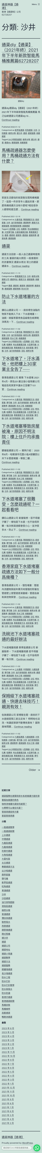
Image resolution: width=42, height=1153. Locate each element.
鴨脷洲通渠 (7, 1017)
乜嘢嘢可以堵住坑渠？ (12, 808)
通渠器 (25, 235)
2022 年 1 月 (8, 1084)
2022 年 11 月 (8, 1052)
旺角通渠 (29, 130)
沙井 (35, 130)
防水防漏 (6, 993)
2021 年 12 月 (8, 1087)
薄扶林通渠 (7, 918)
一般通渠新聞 (8, 831)
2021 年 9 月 (8, 1099)
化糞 (3, 344)
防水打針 (25, 288)
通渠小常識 (7, 954)
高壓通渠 (23, 142)
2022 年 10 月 (8, 1056)
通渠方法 (35, 222)
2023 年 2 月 (8, 1044)
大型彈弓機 (9, 232)
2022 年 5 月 (8, 1072)
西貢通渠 (6, 926)
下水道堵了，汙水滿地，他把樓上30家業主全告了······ (21, 364)
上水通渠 (18, 669)
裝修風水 (6, 922)
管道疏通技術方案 (10, 812)
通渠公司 (5, 279)
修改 (37, 341)
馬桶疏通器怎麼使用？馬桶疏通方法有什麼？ (21, 156)
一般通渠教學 (8, 827)
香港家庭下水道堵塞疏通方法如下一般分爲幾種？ (21, 572)
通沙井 (19, 133)
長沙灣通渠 (7, 973)
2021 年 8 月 (8, 1103)
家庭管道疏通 (8, 816)
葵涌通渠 (6, 914)
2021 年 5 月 (8, 1115)
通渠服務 (31, 133)
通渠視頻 (16, 288)
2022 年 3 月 (8, 1079)
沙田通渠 (6, 898)
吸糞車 (24, 229)
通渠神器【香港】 (13, 1137)
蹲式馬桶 (6, 934)
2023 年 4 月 (8, 1036)
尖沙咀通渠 (7, 871)
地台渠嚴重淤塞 (19, 344)
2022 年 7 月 (8, 1064)
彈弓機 (9, 402)
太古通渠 (6, 863)
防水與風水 (7, 989)
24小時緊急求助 (15, 341)
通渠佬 (12, 235)
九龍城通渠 (29, 737)
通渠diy (8, 142)
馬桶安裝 (6, 1005)
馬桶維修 (6, 1009)
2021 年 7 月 (8, 1107)
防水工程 (14, 338)
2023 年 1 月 (8, 1048)
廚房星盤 (29, 347)
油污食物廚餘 (16, 222)
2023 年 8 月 (8, 1028)
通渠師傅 (32, 235)
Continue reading (10, 119)
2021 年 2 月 (8, 1123)
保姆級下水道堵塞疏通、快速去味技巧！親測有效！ (21, 701)
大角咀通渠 (7, 855)
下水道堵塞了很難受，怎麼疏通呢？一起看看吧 (21, 504)
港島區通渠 (7, 906)
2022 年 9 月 (8, 1060)
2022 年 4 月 (8, 1076)
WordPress (27, 1143)
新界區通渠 (19, 130)
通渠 (25, 133)
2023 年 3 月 (8, 1040)
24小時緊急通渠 (15, 139)
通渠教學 (27, 222)
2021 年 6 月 (8, 1111)
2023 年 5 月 (8, 1032)
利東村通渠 (7, 851)
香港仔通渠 (7, 997)
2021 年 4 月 (8, 1119)
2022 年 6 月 (8, 1068)
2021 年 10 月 (8, 1095)
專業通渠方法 (28, 219)
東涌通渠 (6, 890)
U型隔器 (11, 229)
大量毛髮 (18, 219)
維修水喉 (12, 133)
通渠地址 (14, 279)
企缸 (18, 229)
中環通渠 (27, 669)
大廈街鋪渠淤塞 (21, 232)
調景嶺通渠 (7, 930)
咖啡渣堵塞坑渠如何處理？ (14, 804)
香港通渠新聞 (15, 226)
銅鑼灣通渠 (7, 969)
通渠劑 (18, 235)
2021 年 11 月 (8, 1091)
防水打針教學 (8, 985)
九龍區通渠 (19, 737)
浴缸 (23, 350)
